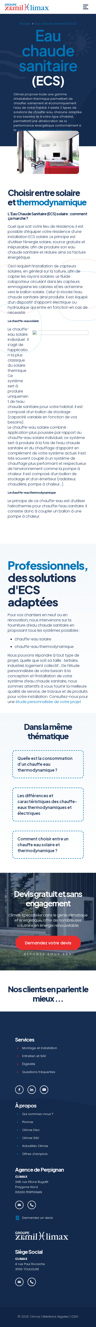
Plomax (27, 1122)
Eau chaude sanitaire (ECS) (56, 23)
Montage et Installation (39, 1048)
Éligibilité (28, 1064)
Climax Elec (31, 1130)
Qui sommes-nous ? (37, 1114)
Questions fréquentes (38, 1072)
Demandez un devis (37, 1217)
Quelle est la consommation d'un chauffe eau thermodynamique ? (44, 764)
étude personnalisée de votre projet (48, 701)
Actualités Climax (35, 1146)
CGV (74, 1316)
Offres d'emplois (35, 1154)
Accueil (25, 23)
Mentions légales (56, 1316)
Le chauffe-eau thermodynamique (32, 492)
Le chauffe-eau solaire (23, 321)
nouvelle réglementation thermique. (44, 130)
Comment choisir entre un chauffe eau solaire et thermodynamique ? (43, 844)
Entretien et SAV (34, 1056)
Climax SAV (30, 1138)
